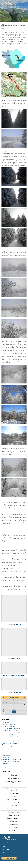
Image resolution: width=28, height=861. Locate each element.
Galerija (3, 851)
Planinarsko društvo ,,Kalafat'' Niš (10, 730)
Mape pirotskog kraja (15, 692)
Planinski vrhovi (6, 757)
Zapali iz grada (6, 765)
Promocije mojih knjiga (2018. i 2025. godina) (13, 675)
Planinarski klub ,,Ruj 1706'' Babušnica (11, 737)
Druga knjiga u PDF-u (15, 624)
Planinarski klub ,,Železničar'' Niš (10, 726)
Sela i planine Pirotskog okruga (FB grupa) (12, 759)
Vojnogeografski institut (8, 749)
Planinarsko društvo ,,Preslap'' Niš (10, 734)
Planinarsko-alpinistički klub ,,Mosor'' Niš (11, 728)
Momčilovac (5, 767)
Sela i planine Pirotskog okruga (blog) (11, 761)
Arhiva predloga (5, 849)
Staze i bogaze (6, 722)
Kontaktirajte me (9, 858)
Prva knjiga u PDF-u (14, 658)
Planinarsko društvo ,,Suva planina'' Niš (11, 732)
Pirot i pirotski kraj (8, 3)
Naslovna (3, 845)
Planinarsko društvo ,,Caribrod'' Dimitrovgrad (12, 739)
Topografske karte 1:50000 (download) (11, 751)
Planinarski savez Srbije (8, 746)
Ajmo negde (5, 763)
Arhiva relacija (4, 848)
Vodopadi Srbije (6, 755)
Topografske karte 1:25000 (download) (11, 753)
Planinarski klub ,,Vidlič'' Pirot (9, 724)
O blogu (3, 846)
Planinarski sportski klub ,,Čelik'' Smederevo (12, 741)
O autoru (3, 852)
